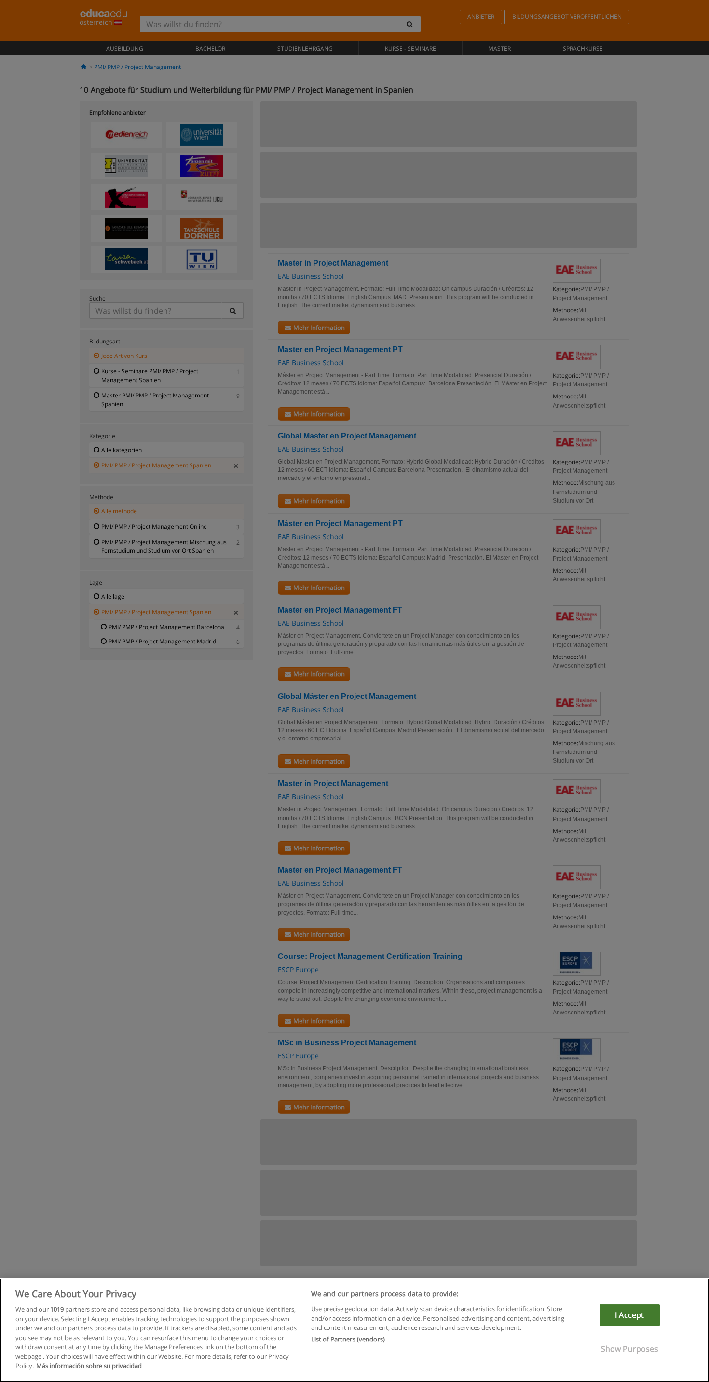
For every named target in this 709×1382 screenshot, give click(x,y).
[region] (354, 1330)
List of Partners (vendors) (348, 1339)
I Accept (629, 1315)
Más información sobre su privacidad (89, 1365)
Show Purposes (629, 1348)
